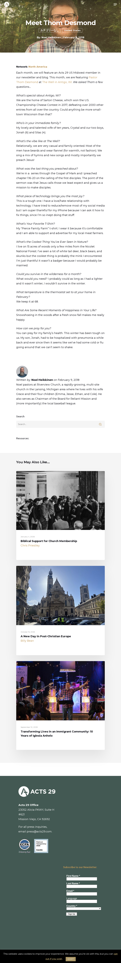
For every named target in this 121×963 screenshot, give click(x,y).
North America (37, 66)
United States (72, 30)
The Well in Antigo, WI (57, 82)
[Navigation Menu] (115, 4)
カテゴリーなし (49, 30)
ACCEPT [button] (70, 959)
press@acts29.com (39, 831)
